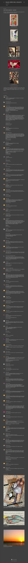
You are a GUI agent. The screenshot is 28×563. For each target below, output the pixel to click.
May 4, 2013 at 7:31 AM (8, 294)
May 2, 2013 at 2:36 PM (8, 145)
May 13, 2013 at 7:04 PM (8, 465)
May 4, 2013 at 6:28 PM (8, 318)
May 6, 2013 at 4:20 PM (8, 409)
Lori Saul (7, 156)
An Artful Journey (8, 546)
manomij (7, 426)
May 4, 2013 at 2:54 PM (8, 312)
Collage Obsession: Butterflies (14, 58)
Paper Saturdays (14, 71)
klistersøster (7, 445)
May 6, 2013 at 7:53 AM (8, 398)
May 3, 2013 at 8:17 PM (8, 238)
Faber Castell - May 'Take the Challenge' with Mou (14, 45)
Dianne (7, 320)
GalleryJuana (7, 415)
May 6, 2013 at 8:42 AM (8, 402)
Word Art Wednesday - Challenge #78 (14, 28)
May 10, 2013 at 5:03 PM (8, 443)
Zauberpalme (7, 411)
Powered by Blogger (14, 559)
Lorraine (7, 280)
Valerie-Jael (7, 296)
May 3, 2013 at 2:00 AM (8, 187)
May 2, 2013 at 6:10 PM (8, 171)
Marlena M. (7, 433)
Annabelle (7, 218)
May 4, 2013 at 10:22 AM (8, 298)
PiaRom (7, 198)
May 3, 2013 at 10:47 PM (8, 253)
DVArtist (7, 372)
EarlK (6, 163)
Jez (6, 273)
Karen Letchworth (8, 132)
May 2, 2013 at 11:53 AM (8, 130)
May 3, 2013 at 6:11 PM (8, 226)
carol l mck (7, 351)
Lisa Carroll (7, 168)
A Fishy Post (6, 525)
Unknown (7, 147)
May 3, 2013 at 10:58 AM (8, 202)
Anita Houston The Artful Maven (10, 255)
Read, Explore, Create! (14, 2)
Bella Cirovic (7, 467)
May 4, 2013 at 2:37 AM (8, 278)
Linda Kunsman (8, 300)
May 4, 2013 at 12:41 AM (8, 271)
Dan (6, 173)
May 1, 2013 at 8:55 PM (8, 99)
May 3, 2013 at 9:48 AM (8, 196)
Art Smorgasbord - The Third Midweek (13, 507)
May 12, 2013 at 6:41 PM (8, 454)
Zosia (6, 404)
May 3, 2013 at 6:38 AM (8, 192)
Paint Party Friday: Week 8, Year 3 (14, 27)
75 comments (6, 527)
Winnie (6, 290)
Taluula (6, 194)
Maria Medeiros (8, 101)
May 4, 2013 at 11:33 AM (8, 303)
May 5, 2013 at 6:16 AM (8, 354)
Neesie (6, 356)
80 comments (6, 547)
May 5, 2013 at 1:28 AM (8, 342)
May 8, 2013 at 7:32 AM (8, 431)
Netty (6, 314)
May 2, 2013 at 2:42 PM (8, 154)
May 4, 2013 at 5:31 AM (8, 282)
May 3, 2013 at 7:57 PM (8, 231)
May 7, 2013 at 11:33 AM (8, 413)
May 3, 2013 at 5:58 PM (8, 216)
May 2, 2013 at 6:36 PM (8, 176)
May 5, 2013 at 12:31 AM (8, 332)
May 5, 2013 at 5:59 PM (8, 381)
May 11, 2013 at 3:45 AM (8, 447)
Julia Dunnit (7, 189)
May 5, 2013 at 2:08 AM (8, 349)
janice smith (7, 383)
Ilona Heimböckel (8, 344)
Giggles (7, 338)
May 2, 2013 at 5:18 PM (8, 166)
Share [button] (4, 527)
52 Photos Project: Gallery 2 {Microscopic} (14, 85)
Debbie (7, 284)
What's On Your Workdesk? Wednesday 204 (14, 70)
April (6, 178)
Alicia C (6, 240)
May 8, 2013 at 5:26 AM (8, 424)
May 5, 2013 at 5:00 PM (8, 375)
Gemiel (7, 377)
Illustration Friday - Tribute (14, 44)
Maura (6, 463)
